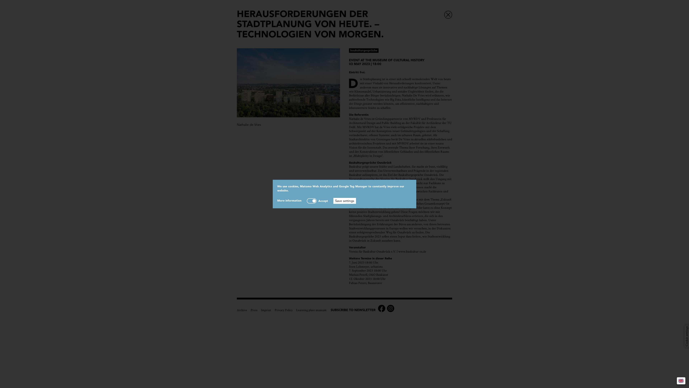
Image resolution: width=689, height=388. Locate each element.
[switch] (312, 200)
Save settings (344, 201)
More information (289, 200)
